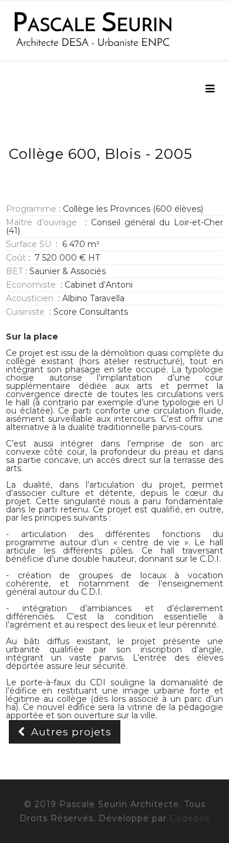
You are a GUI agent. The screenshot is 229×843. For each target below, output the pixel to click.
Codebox (190, 818)
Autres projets (71, 732)
